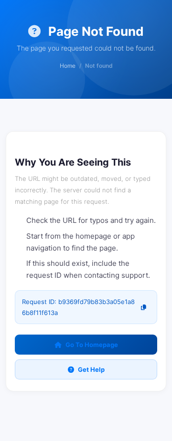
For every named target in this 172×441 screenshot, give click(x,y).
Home (67, 65)
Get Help (91, 369)
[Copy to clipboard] (143, 307)
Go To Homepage (91, 344)
